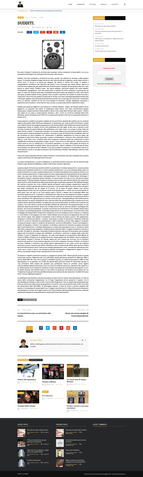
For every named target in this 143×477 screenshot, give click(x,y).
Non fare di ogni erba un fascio (37, 430)
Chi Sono (92, 4)
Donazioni (81, 4)
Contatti (114, 4)
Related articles (23, 360)
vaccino (33, 299)
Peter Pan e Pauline (72, 450)
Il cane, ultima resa (34, 460)
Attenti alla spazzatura (27, 380)
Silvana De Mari (25, 27)
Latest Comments (100, 424)
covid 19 (26, 299)
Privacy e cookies (23, 474)
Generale (20, 17)
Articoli (104, 4)
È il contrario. (47, 396)
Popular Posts (62, 424)
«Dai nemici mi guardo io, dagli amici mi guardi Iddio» (38, 451)
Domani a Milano (49, 382)
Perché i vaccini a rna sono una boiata (77, 407)
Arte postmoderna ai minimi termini (76, 441)
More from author (36, 360)
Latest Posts (23, 424)
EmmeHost (122, 474)
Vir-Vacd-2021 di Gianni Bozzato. (76, 381)
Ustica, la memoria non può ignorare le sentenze (46, 11)
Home (70, 4)
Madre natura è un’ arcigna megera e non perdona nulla (75, 461)
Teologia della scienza (26, 406)
